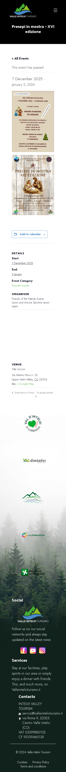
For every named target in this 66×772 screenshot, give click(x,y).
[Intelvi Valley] (23, 10)
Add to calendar (30, 234)
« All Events (20, 58)
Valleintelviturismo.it (26, 689)
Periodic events (20, 286)
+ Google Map (25, 384)
